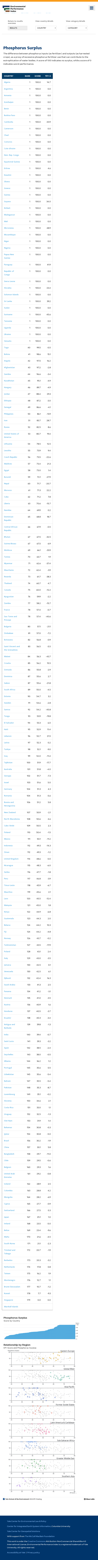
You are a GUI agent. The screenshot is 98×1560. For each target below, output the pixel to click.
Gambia (7, 374)
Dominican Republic (8, 518)
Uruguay (7, 1114)
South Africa (9, 689)
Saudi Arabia (9, 984)
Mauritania (9, 570)
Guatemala (9, 918)
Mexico (7, 839)
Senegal (7, 407)
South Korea (9, 1243)
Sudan (7, 308)
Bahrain (7, 1081)
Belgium (7, 1167)
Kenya (6, 912)
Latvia (6, 742)
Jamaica (7, 965)
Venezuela (8, 971)
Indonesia (8, 845)
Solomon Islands (11, 294)
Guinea (7, 195)
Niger (6, 241)
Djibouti (7, 978)
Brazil (6, 1140)
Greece (7, 188)
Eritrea (7, 168)
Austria (7, 1004)
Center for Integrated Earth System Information (29, 1526)
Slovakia (7, 288)
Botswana (8, 639)
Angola (7, 360)
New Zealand (10, 812)
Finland (7, 832)
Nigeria (7, 248)
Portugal (8, 1067)
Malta (6, 1237)
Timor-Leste (9, 885)
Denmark (8, 998)
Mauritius (8, 892)
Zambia (7, 603)
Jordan (7, 394)
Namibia (7, 510)
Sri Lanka (8, 301)
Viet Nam (8, 1120)
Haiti (6, 729)
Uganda (7, 327)
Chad (6, 135)
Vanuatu (7, 341)
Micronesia (9, 228)
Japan (6, 1217)
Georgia (7, 775)
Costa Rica (8, 1107)
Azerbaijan (8, 102)
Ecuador (7, 1018)
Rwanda (7, 576)
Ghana (7, 181)
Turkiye (7, 749)
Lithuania (8, 444)
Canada (7, 590)
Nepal (6, 483)
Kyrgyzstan (9, 596)
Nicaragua (8, 865)
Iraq (6, 756)
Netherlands (9, 1267)
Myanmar (8, 563)
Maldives (8, 463)
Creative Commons (36, 1541)
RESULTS (13, 28)
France (7, 610)
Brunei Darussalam (12, 1286)
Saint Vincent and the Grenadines (12, 648)
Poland (7, 951)
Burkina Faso (9, 115)
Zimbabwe (8, 633)
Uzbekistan (9, 1074)
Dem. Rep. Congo (11, 155)
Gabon (7, 683)
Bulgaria (7, 626)
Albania (7, 1061)
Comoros (8, 142)
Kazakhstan (9, 380)
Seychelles (8, 1054)
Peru (6, 878)
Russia (6, 427)
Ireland (7, 1223)
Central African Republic (10, 528)
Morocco (8, 490)
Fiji (5, 931)
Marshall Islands (11, 1306)
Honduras (8, 1011)
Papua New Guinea (9, 256)
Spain (6, 1048)
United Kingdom (11, 859)
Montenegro (9, 1280)
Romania (8, 795)
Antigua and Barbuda (9, 1026)
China (6, 1147)
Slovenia (7, 1101)
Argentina (8, 89)
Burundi (7, 477)
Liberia (7, 503)
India (6, 1034)
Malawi (7, 656)
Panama (7, 991)
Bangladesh (9, 1154)
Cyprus (7, 1203)
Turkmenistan (10, 945)
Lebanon (7, 736)
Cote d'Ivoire (9, 148)
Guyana (7, 201)
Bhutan (7, 537)
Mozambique (10, 234)
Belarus (7, 925)
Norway (7, 938)
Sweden (7, 703)
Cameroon (8, 128)
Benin (6, 108)
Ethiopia (7, 400)
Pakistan (7, 1087)
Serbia (7, 872)
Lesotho (7, 450)
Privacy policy (33, 1552)
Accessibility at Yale (16, 1552)
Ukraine (7, 334)
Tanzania (8, 321)
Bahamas (8, 1127)
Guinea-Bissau (10, 543)
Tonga (7, 716)
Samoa (7, 709)
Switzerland (9, 1210)
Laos (6, 898)
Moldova (8, 550)
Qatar (6, 1134)
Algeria (7, 82)
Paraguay (8, 264)
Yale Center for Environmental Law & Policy (26, 1521)
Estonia (7, 696)
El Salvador (9, 723)
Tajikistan (8, 762)
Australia (8, 769)
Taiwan (7, 1273)
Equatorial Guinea (12, 161)
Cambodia (8, 122)
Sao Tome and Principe (10, 618)
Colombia (8, 1190)
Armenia (7, 95)
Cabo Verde (9, 825)
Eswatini (7, 175)
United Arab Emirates (9, 1175)
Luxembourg (9, 1094)
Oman (6, 852)
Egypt (6, 470)
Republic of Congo (9, 273)
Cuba (6, 497)
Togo (6, 347)
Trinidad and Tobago (9, 1251)
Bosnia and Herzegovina (9, 804)
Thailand (8, 583)
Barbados (8, 1260)
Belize (6, 1230)
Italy (6, 958)
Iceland (7, 1184)
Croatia (7, 663)
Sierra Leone (9, 281)
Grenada (8, 669)
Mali (6, 221)
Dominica (8, 676)
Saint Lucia (9, 1041)
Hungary (7, 387)
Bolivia (7, 354)
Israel (6, 782)
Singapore (8, 1300)
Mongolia (8, 1197)
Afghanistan (9, 367)
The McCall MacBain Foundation (40, 1536)
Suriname (8, 314)
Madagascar (9, 214)
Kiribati (7, 208)
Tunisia (7, 557)
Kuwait (7, 1293)
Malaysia (8, 905)
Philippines (8, 414)
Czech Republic (10, 457)
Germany (8, 789)
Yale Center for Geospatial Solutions (23, 1531)
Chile (6, 1160)
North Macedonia (12, 819)
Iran (5, 420)
